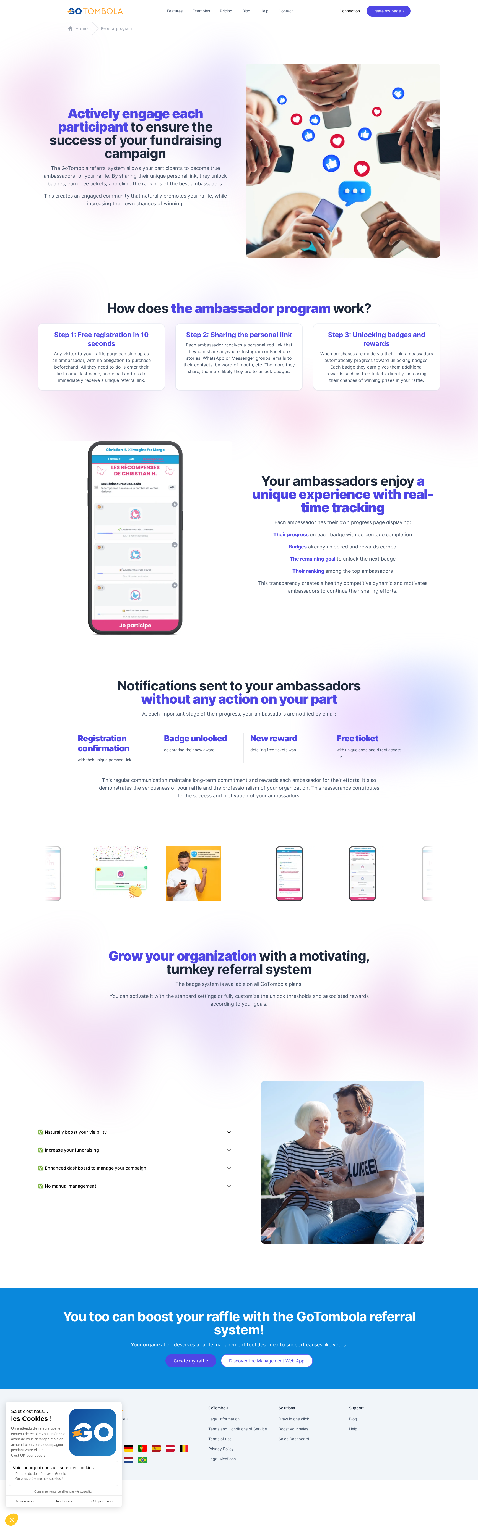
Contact (286, 11)
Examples (201, 11)
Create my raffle (191, 1361)
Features (175, 11)
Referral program (116, 28)
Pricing (226, 11)
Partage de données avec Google (40, 1474)
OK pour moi (102, 1501)
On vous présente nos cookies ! (39, 1479)
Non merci (25, 1501)
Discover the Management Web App (267, 1361)
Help (264, 11)
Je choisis (63, 1501)
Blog (246, 11)
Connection (349, 11)
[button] (11, 1519)
